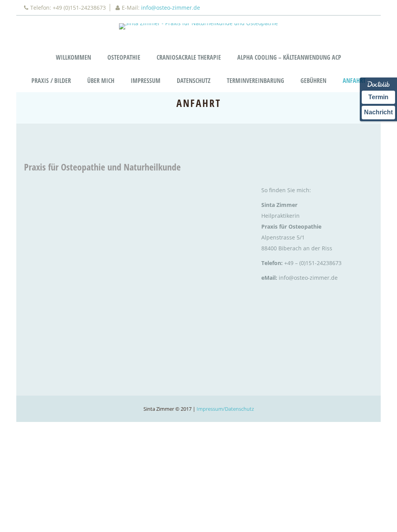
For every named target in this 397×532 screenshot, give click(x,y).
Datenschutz (194, 80)
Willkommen (73, 57)
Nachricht (378, 112)
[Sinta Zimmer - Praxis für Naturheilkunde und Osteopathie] (198, 26)
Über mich (100, 80)
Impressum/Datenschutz (225, 408)
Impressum (146, 80)
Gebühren (313, 80)
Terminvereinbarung (255, 80)
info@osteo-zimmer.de (170, 7)
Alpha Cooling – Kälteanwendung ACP (289, 57)
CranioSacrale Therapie (189, 57)
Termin (378, 97)
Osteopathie (123, 57)
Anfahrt (354, 80)
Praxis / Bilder (51, 80)
